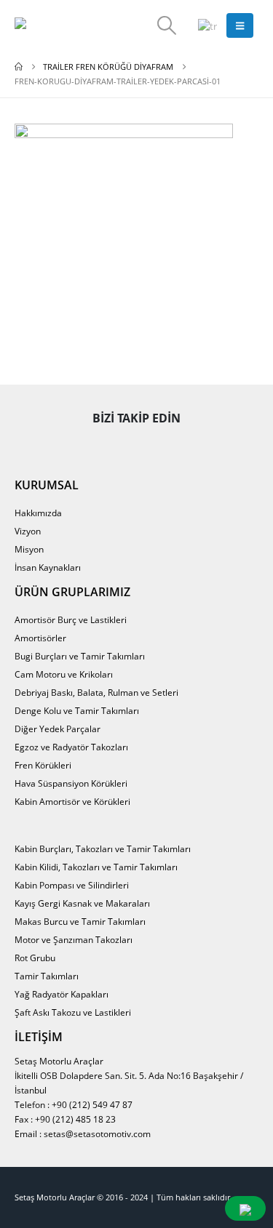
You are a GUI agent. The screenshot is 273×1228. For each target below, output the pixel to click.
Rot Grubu (35, 957)
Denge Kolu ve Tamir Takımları (77, 710)
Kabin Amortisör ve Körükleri (72, 801)
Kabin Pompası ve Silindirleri (72, 885)
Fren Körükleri (43, 765)
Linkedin (200, 446)
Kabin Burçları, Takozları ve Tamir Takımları (103, 848)
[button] (166, 25)
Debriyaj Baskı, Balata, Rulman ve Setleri (96, 692)
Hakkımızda (38, 512)
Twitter (116, 446)
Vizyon (28, 531)
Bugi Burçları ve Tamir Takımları (80, 656)
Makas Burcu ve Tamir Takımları (80, 921)
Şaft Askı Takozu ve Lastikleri (73, 1012)
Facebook (73, 446)
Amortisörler (40, 637)
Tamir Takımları (47, 976)
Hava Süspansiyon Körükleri (71, 783)
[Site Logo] (55, 25)
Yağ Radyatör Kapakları (61, 994)
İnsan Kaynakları (48, 567)
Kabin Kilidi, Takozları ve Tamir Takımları (96, 866)
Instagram (158, 446)
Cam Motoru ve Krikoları (64, 674)
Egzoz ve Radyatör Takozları (71, 747)
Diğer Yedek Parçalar (57, 728)
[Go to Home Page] (19, 67)
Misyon (29, 549)
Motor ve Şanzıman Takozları (73, 939)
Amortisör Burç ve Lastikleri (71, 619)
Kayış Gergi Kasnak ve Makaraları (82, 903)
